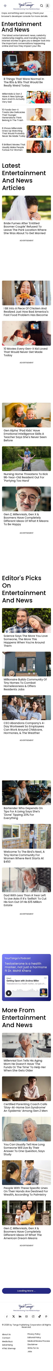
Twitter (13, 1316)
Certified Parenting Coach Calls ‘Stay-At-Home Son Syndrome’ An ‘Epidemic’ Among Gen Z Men (26, 1107)
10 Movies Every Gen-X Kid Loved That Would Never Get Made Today (26, 352)
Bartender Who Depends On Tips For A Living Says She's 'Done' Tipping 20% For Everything (23, 813)
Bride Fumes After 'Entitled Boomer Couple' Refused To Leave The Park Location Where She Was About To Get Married (25, 228)
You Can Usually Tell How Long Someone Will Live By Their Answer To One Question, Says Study (24, 1149)
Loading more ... (26, 1290)
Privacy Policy (34, 1334)
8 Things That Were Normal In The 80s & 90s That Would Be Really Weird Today (24, 82)
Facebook (7, 1316)
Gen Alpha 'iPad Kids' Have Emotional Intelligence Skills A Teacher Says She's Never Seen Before (25, 435)
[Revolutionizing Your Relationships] (26, 5)
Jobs (30, 1351)
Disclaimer (33, 1344)
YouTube (26, 1316)
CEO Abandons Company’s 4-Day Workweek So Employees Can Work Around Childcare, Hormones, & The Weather (24, 728)
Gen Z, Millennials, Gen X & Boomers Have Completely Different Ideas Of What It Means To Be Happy (26, 519)
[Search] (41, 6)
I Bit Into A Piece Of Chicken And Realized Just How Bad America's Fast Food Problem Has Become (26, 312)
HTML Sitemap (9, 1348)
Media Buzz (7, 1341)
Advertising (7, 1345)
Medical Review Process (39, 1341)
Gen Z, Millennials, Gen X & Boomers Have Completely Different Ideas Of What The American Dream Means (23, 1233)
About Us (6, 1334)
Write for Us (33, 1348)
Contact (6, 1337)
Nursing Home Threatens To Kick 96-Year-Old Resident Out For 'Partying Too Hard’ (26, 477)
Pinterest (46, 1316)
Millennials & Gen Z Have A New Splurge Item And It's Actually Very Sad (13, 98)
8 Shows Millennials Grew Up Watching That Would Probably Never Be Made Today (13, 132)
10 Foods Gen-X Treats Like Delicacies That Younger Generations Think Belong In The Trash (13, 115)
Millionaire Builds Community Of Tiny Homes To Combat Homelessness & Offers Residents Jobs (25, 684)
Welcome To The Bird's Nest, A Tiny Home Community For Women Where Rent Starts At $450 (24, 856)
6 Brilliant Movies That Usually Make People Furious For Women (13, 147)
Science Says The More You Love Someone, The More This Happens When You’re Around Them (26, 640)
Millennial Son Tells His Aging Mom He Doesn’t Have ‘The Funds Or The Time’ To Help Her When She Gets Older (25, 1065)
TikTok (39, 1316)
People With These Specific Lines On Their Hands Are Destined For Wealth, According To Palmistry (26, 1191)
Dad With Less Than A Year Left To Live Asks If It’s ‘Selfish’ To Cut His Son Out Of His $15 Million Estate (25, 900)
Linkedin (20, 1316)
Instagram (33, 1316)
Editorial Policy (34, 1337)
